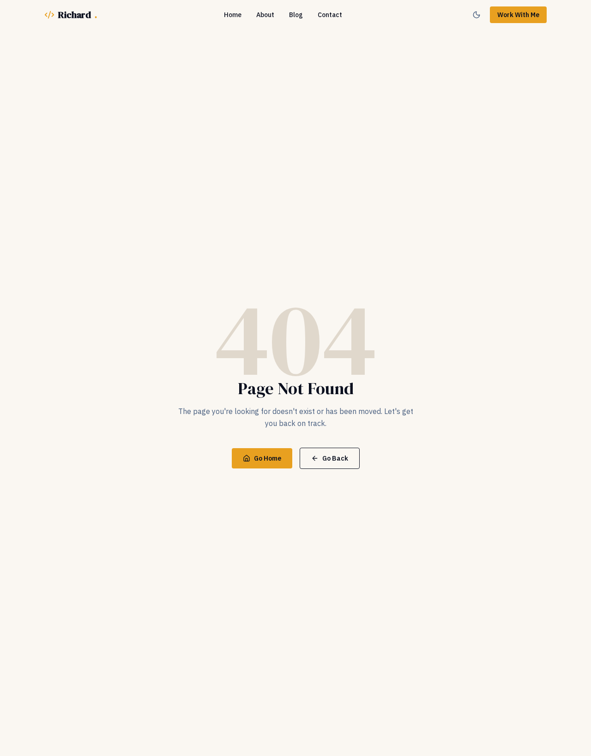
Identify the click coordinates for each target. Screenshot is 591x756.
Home (232, 15)
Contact (330, 15)
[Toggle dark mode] (476, 15)
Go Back (335, 458)
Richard (77, 14)
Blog (296, 15)
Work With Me (518, 15)
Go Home (267, 458)
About (265, 15)
